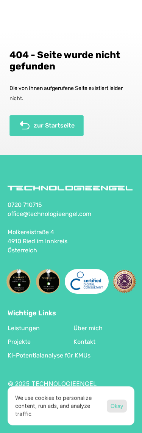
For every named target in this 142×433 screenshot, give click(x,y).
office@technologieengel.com (49, 213)
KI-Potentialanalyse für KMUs (49, 355)
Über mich (88, 328)
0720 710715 (25, 204)
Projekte (19, 341)
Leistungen (24, 328)
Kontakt (84, 341)
